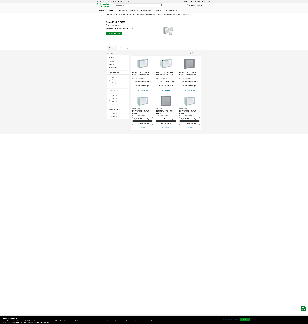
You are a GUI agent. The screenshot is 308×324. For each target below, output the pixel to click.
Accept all (245, 319)
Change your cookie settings (231, 319)
